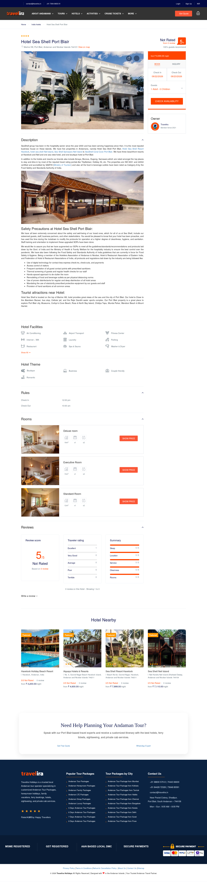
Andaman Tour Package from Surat (122, 816)
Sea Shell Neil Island (158, 671)
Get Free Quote (63, 745)
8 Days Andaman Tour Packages (81, 821)
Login (178, 3)
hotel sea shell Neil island (41, 151)
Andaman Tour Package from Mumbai (123, 781)
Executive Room (72, 462)
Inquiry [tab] (176, 64)
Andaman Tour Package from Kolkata (123, 785)
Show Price (128, 438)
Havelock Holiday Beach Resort (37, 671)
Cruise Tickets (113, 13)
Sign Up (189, 3)
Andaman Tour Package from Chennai (123, 799)
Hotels (76, 13)
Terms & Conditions (84, 868)
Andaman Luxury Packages (79, 803)
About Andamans (41, 13)
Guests (154, 85)
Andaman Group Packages (79, 799)
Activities (92, 13)
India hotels (36, 24)
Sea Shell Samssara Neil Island (68, 151)
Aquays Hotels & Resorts (75, 671)
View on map (84, 47)
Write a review (28, 596)
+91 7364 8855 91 (53, 3)
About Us (122, 868)
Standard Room (72, 493)
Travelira (164, 124)
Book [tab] (157, 64)
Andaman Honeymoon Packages (81, 785)
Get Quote (184, 13)
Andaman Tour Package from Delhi (122, 812)
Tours (61, 13)
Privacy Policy (69, 868)
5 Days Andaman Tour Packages (81, 808)
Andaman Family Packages (79, 790)
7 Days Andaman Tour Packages (81, 816)
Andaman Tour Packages (78, 781)
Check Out (176, 72)
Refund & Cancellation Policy (105, 868)
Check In (157, 72)
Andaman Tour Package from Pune (122, 821)
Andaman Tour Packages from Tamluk (123, 790)
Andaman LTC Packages (78, 794)
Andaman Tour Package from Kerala (122, 808)
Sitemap (140, 868)
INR (198, 3)
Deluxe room (70, 430)
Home (23, 24)
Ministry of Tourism (62, 164)
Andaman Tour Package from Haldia (122, 794)
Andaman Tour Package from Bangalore (124, 803)
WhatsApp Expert (143, 745)
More (131, 13)
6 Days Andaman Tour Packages (81, 812)
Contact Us (131, 868)
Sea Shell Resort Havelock (119, 671)
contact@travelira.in (33, 3)
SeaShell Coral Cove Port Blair (98, 151)
